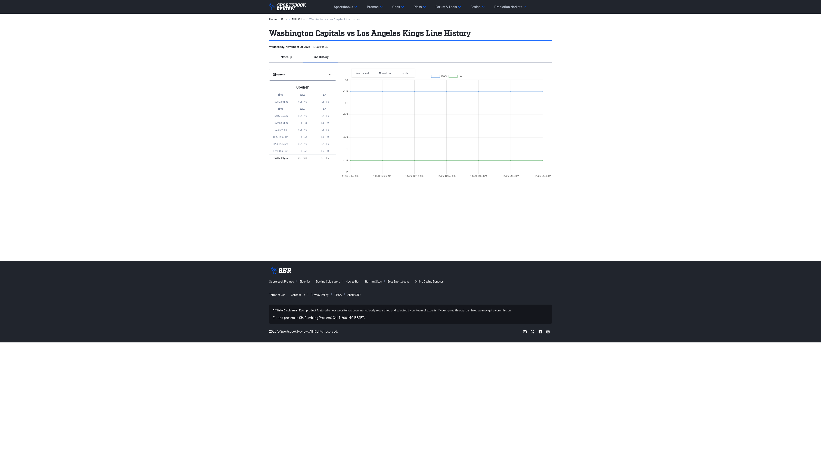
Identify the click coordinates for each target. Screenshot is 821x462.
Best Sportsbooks (398, 281)
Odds (284, 19)
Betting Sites (373, 281)
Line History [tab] (321, 57)
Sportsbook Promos (281, 281)
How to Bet (352, 281)
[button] (286, 57)
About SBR (353, 294)
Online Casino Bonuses (429, 281)
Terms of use (277, 294)
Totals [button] (404, 72)
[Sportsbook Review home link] (281, 270)
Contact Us (298, 294)
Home (273, 19)
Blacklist (305, 281)
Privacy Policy (320, 294)
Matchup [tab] (286, 57)
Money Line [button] (385, 72)
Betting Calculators (328, 281)
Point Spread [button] (362, 72)
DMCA (338, 294)
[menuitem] (284, 281)
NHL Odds (298, 19)
